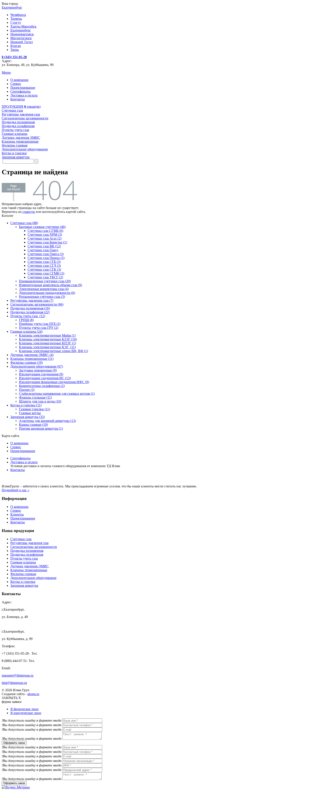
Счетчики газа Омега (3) (46, 254)
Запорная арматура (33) (27, 417)
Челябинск (18, 15)
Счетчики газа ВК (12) (44, 246)
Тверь (14, 49)
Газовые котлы (30, 413)
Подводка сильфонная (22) (30, 312)
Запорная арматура (24, 585)
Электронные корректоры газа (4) (44, 289)
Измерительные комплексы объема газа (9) (50, 285)
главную (28, 212)
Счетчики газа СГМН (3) (46, 273)
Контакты (17, 99)
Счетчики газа (20, 539)
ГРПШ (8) (26, 320)
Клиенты (17, 514)
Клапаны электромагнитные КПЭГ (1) (47, 343)
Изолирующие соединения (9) (41, 374)
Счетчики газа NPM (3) (45, 234)
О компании (19, 80)
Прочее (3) (27, 390)
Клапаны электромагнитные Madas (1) (47, 335)
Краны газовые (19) (33, 424)
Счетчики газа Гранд (43, 250)
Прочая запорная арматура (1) (41, 428)
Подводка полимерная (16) (30, 308)
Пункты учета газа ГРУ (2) (38, 327)
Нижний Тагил (21, 42)
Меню (6, 72)
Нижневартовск (22, 34)
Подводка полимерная (26, 550)
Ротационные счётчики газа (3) (42, 296)
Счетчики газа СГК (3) (44, 269)
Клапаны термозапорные (28, 570)
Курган (15, 46)
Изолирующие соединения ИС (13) (45, 378)
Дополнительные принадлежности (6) (47, 293)
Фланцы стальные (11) (35, 397)
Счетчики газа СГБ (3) (44, 262)
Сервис (15, 84)
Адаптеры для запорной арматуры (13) (47, 421)
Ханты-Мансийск (23, 26)
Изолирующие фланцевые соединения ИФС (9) (54, 382)
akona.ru (33, 694)
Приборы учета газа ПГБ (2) (39, 324)
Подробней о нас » (15, 490)
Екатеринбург (20, 30)
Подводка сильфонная (26, 554)
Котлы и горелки (22, 581)
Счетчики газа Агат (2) (44, 238)
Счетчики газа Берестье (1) (47, 242)
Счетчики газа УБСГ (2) (45, 277)
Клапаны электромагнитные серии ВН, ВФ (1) (53, 351)
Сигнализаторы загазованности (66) (36, 304)
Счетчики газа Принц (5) (46, 258)
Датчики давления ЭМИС (29, 566)
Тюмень (16, 18)
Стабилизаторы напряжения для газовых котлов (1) (57, 393)
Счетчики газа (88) (24, 223)
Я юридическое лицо (25, 713)
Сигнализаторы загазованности (33, 547)
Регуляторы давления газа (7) (31, 300)
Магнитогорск (21, 38)
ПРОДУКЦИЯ (12, 106)
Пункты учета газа (24, 558)
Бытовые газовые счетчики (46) (42, 227)
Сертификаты (20, 91)
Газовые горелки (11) (34, 409)
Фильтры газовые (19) (26, 362)
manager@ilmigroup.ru (17, 675)
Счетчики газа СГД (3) (44, 265)
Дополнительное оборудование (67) (36, 366)
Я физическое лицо (24, 709)
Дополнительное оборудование (33, 578)
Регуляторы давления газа (29, 543)
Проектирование (22, 87)
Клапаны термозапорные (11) (31, 358)
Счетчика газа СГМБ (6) (45, 230)
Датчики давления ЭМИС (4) (31, 355)
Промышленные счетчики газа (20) (45, 281)
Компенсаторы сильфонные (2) (42, 386)
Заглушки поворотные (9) (38, 370)
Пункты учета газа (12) (27, 316)
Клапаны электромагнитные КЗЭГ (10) (48, 339)
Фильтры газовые (23, 574)
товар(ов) (32, 106)
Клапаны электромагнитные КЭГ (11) (47, 347)
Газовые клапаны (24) (26, 331)
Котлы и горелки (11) (26, 405)
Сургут (15, 22)
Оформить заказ (14, 742)
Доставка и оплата (24, 95)
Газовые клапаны (23, 562)
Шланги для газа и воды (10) (40, 401)
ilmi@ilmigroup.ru (14, 683)
